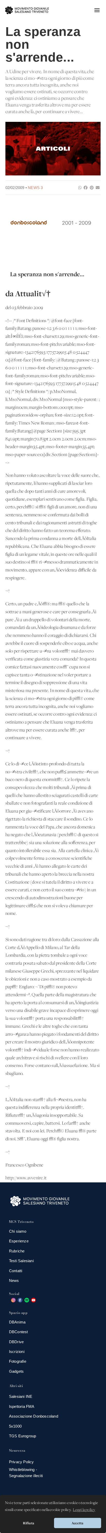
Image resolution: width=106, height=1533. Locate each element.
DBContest (18, 1332)
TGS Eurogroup (22, 1436)
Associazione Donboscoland (33, 1416)
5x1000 (15, 1426)
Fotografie (17, 1361)
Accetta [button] (77, 1523)
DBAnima (17, 1322)
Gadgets (16, 1371)
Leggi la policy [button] (84, 1510)
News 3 (35, 187)
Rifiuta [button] (28, 1523)
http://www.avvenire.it (26, 1178)
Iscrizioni (16, 1351)
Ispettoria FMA (21, 1406)
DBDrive (16, 1342)
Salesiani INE (20, 1396)
